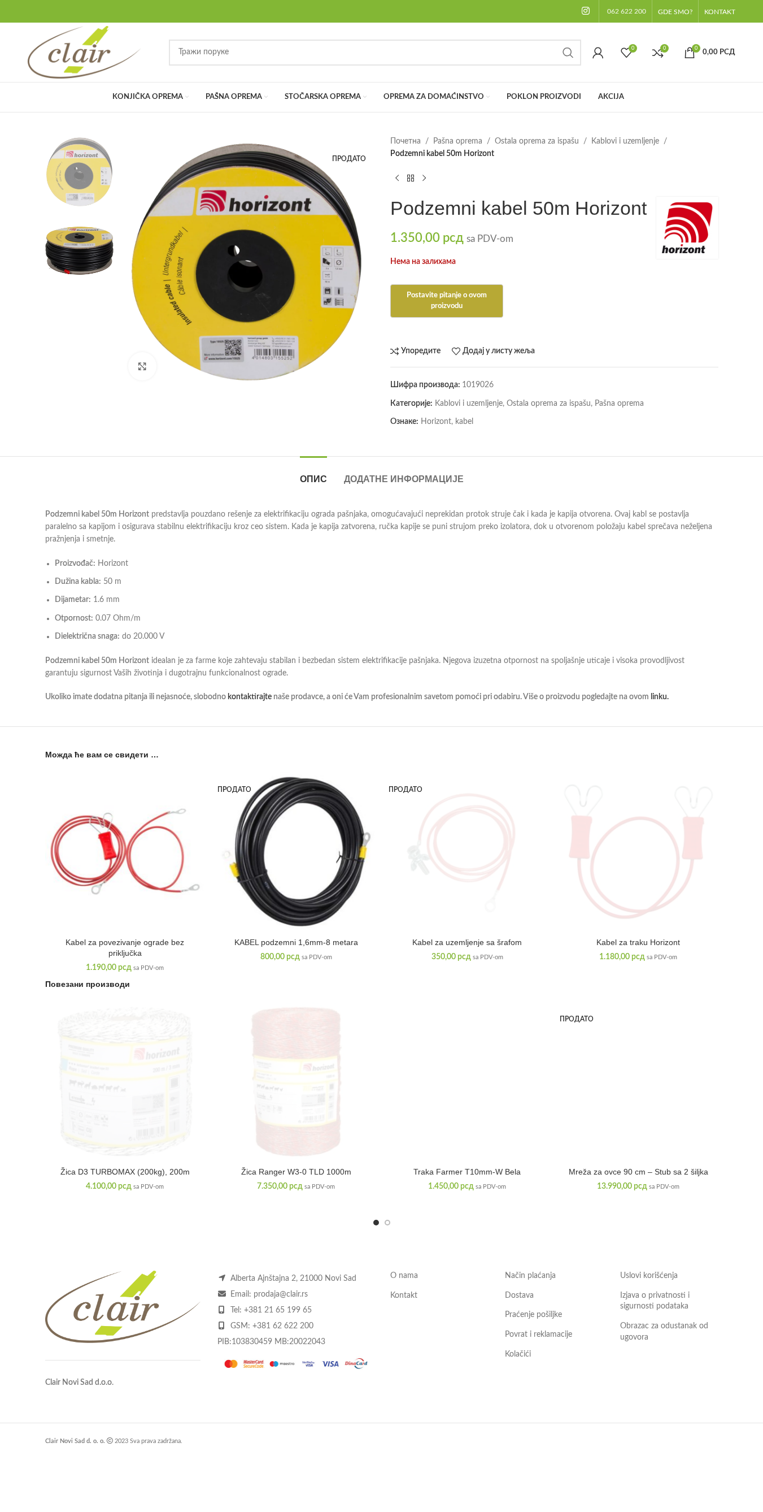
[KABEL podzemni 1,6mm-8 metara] (296, 852)
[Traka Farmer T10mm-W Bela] (467, 1082)
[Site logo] (84, 52)
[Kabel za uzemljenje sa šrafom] (467, 852)
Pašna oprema (457, 141)
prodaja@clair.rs (281, 1294)
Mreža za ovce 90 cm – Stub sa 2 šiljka (638, 1171)
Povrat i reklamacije (538, 1334)
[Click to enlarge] (142, 366)
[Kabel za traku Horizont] (638, 852)
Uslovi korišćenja (649, 1276)
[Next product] (424, 178)
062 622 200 (626, 11)
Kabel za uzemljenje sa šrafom (467, 942)
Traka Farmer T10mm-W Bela (467, 1171)
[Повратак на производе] (410, 178)
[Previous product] (397, 178)
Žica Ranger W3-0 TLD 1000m (296, 1171)
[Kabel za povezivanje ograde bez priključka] (125, 852)
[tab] (313, 473)
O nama (404, 1276)
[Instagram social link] (585, 11)
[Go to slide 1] (376, 1222)
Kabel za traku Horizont (638, 942)
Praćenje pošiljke (533, 1315)
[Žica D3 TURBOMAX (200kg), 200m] (125, 1082)
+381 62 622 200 (282, 1326)
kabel (464, 422)
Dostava (519, 1295)
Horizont (436, 422)
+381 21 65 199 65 (278, 1310)
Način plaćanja (530, 1276)
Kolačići (518, 1354)
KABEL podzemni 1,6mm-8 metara (296, 942)
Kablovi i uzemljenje (625, 141)
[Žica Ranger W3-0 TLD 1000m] (296, 1082)
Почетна (405, 141)
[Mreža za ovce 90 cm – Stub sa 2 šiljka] (638, 1082)
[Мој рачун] (598, 52)
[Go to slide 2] (387, 1222)
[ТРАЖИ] (568, 53)
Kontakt (403, 1295)
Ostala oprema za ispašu (537, 141)
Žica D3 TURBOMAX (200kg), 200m (125, 1171)
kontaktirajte (250, 697)
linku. (660, 697)
